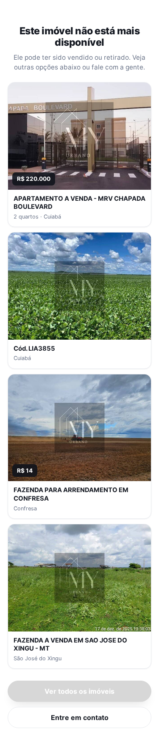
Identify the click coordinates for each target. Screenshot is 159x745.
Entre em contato (80, 717)
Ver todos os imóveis (79, 691)
